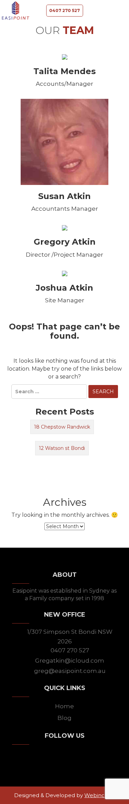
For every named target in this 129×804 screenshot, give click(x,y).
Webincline (99, 795)
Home (64, 706)
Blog (64, 717)
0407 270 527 (64, 10)
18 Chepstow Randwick (62, 427)
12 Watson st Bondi (62, 448)
